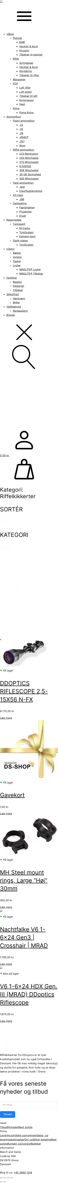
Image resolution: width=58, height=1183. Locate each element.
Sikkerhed (12, 294)
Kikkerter (18, 286)
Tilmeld (7, 1114)
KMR (22, 42)
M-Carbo (24, 228)
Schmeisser (26, 63)
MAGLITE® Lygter (30, 269)
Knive (16, 108)
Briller (16, 302)
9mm (22, 145)
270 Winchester (29, 162)
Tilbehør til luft (28, 96)
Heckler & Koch (28, 46)
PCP (15, 83)
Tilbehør (18, 290)
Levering (5, 1135)
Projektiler (25, 211)
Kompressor (26, 100)
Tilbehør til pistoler (31, 54)
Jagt (22, 186)
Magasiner (19, 79)
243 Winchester (29, 157)
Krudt (22, 215)
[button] (32, 549)
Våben (10, 34)
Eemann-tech (27, 236)
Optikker (11, 277)
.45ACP (23, 137)
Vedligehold (13, 306)
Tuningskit (19, 224)
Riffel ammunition (23, 149)
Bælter (17, 252)
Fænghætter (27, 207)
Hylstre (17, 257)
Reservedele (13, 219)
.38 (21, 133)
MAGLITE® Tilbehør (31, 273)
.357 (22, 141)
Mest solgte (25, 1127)
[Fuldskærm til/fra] (4, 1177)
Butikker (36, 1143)
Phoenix (24, 50)
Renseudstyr (20, 310)
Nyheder (13, 1127)
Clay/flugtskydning (30, 191)
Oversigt (26, 1143)
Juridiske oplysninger (23, 1135)
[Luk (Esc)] (11, 1177)
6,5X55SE (25, 166)
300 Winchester (29, 178)
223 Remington (28, 153)
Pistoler (17, 38)
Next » (10, 1048)
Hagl (22, 104)
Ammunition (13, 116)
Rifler (16, 58)
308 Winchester (29, 170)
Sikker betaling (41, 1139)
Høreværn (19, 298)
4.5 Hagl (18, 195)
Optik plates (20, 240)
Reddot (17, 282)
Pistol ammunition (24, 120)
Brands (10, 315)
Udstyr (10, 248)
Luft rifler (25, 87)
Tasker (17, 261)
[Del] (8, 1177)
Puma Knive (26, 112)
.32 (21, 129)
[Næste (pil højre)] (4, 1181)
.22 (21, 124)
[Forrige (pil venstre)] (1, 1181)
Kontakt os (14, 1143)
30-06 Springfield (30, 174)
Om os (28, 1139)
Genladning (20, 203)
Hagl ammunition (23, 182)
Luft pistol (25, 91)
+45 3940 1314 (23, 1172)
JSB (21, 199)
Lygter (17, 265)
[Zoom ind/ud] (1, 1177)
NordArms (25, 71)
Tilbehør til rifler (29, 75)
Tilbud (4, 1127)
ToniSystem (26, 232)
